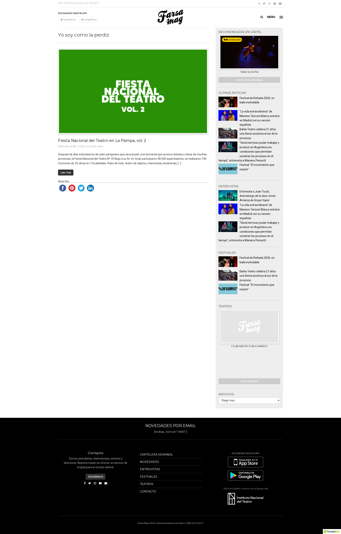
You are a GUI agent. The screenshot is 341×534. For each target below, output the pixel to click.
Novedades (149, 462)
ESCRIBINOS (95, 476)
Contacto (148, 491)
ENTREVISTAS (150, 469)
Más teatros (249, 381)
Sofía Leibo (96, 146)
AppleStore (69, 19)
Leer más (66, 172)
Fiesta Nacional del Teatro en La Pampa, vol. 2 (102, 140)
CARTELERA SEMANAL (249, 79)
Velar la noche (249, 71)
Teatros (146, 484)
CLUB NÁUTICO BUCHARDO (249, 346)
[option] (249, 54)
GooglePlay (90, 19)
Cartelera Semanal (156, 454)
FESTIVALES (148, 476)
